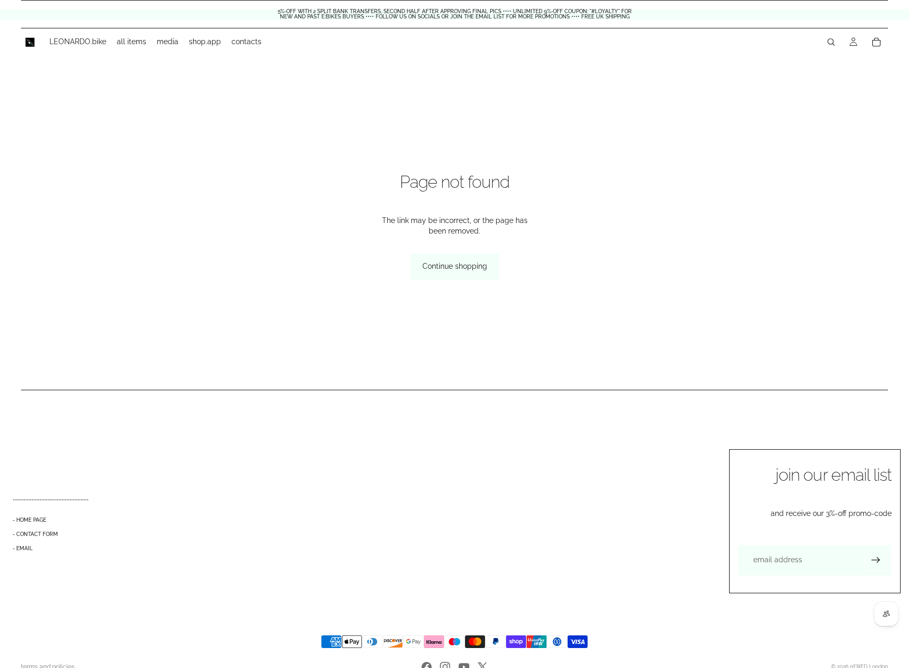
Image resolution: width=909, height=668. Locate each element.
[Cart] (876, 42)
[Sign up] (876, 560)
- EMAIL (23, 548)
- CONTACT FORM (35, 534)
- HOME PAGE (29, 520)
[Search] (831, 42)
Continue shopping (454, 266)
